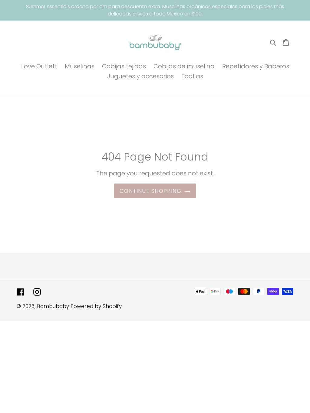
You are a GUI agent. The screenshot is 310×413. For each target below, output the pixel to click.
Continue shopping (150, 191)
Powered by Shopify (96, 306)
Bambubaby (53, 306)
